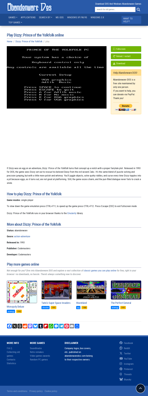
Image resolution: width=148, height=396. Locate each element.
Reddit (127, 348)
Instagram (129, 363)
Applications (28, 17)
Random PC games (39, 359)
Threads (128, 374)
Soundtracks (36, 348)
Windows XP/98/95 (77, 17)
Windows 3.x (97, 17)
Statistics (11, 363)
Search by (44, 17)
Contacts (11, 359)
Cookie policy (51, 391)
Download (120, 63)
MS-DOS (60, 17)
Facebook (128, 343)
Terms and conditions (17, 391)
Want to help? (128, 20)
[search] (138, 10)
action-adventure (22, 236)
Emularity (71, 213)
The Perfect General (121, 303)
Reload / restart (123, 56)
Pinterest (128, 369)
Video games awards (40, 355)
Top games (14, 22)
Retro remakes (37, 352)
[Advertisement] (74, 146)
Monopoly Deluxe (15, 306)
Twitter (127, 353)
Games (12, 17)
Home (9, 41)
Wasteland (81, 303)
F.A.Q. (10, 348)
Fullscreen (120, 49)
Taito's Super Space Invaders (55, 303)
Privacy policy (36, 391)
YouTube (128, 358)
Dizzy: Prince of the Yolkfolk (28, 41)
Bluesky (127, 379)
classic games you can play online (100, 270)
